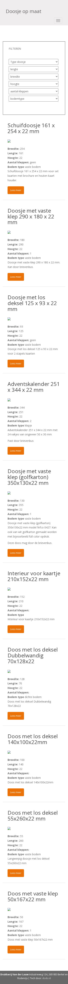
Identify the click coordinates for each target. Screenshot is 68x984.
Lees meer (15, 190)
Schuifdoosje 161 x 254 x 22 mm (31, 128)
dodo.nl (46, 978)
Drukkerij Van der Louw (14, 974)
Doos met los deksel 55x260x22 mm (33, 815)
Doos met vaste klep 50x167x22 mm (33, 896)
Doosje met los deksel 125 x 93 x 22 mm (32, 303)
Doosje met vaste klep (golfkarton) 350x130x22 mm (29, 476)
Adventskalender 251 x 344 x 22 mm (34, 386)
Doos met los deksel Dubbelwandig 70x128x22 (33, 655)
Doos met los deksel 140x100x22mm (33, 739)
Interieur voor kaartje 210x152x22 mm (34, 576)
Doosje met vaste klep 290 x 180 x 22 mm (31, 216)
